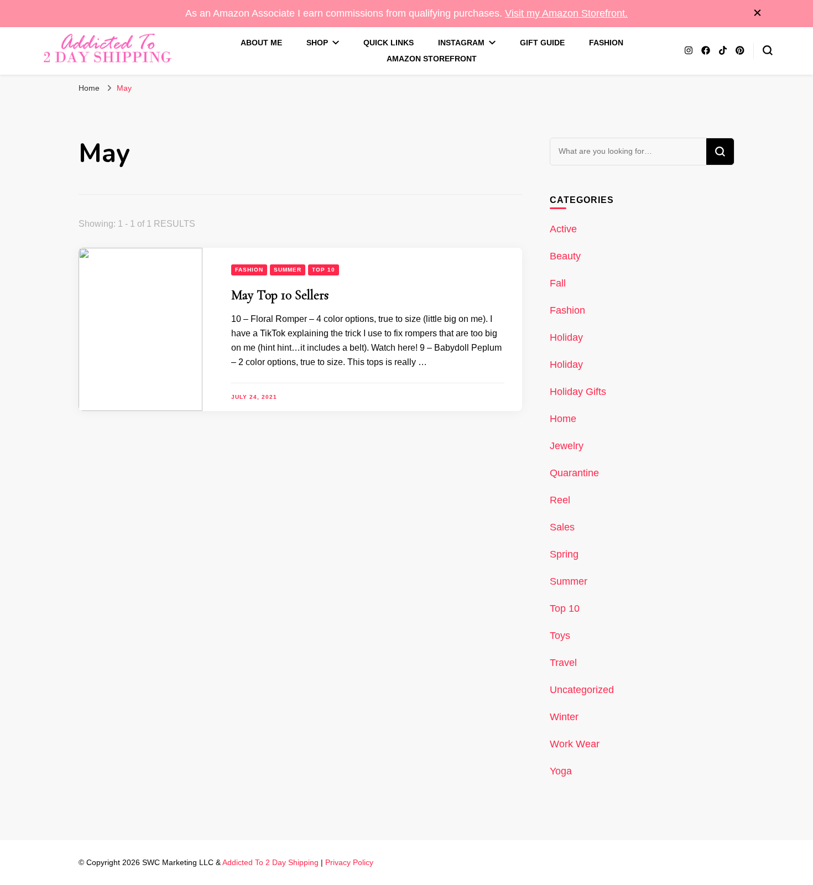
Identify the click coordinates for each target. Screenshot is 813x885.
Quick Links (388, 42)
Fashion (606, 42)
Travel (563, 662)
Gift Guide (542, 42)
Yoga (561, 771)
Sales (562, 527)
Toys (560, 635)
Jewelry (566, 445)
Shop (317, 42)
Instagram (461, 42)
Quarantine (574, 472)
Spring (564, 554)
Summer (287, 270)
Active (563, 229)
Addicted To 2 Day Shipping (270, 862)
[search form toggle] (768, 50)
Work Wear (575, 743)
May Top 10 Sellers (280, 295)
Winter (564, 716)
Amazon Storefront (432, 58)
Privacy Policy (349, 862)
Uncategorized (582, 689)
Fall (558, 283)
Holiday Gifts (578, 391)
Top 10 (323, 270)
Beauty (565, 256)
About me (261, 42)
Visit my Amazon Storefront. (566, 13)
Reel (560, 500)
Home (563, 418)
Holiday (566, 337)
